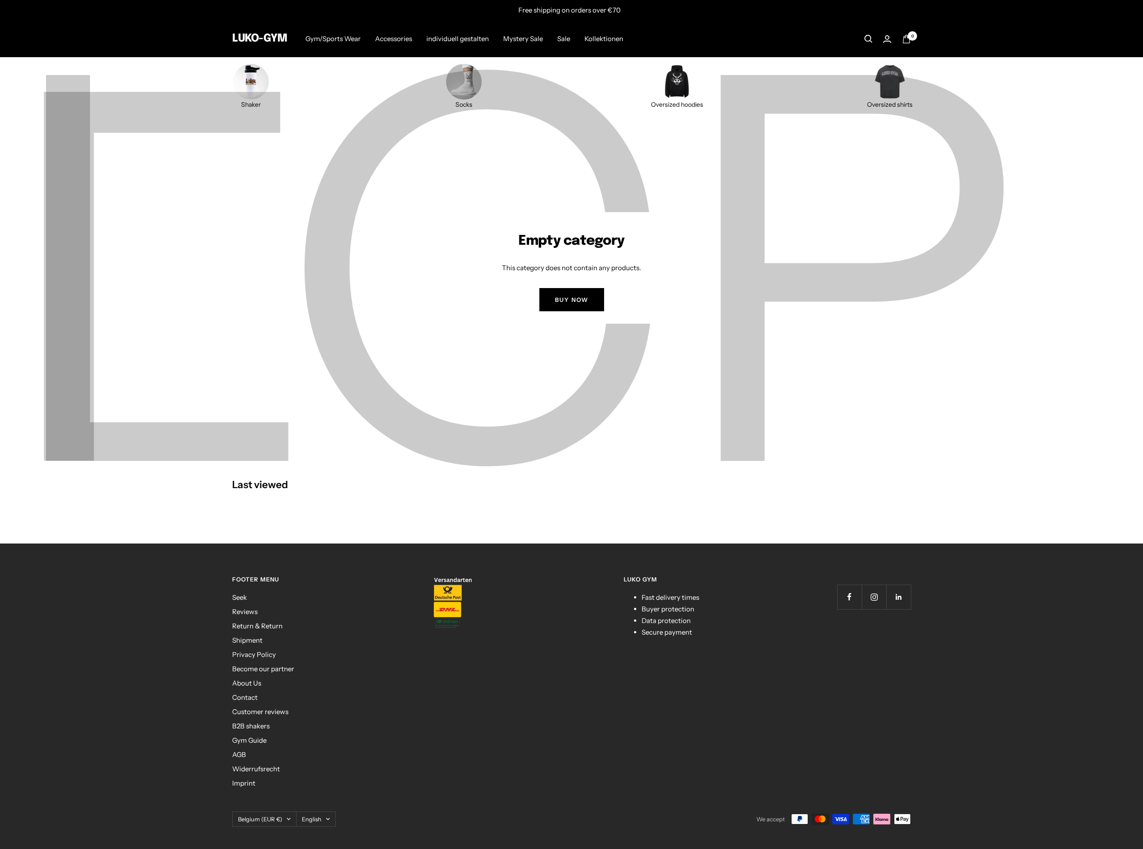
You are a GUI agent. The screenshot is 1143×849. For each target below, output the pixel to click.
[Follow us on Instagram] (874, 597)
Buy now (571, 299)
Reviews (245, 611)
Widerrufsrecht (256, 769)
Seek (239, 597)
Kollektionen (603, 38)
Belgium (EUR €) (260, 819)
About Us (246, 683)
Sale (563, 38)
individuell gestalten (457, 38)
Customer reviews (260, 711)
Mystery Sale (523, 38)
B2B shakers (251, 726)
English (311, 819)
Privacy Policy (254, 654)
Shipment (247, 640)
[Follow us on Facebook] (849, 597)
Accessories (393, 38)
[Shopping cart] (906, 39)
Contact (245, 697)
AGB (239, 754)
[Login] (887, 39)
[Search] (868, 39)
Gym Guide (249, 740)
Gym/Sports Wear (333, 38)
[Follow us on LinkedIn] (898, 597)
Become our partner (263, 669)
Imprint (243, 783)
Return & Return (257, 626)
